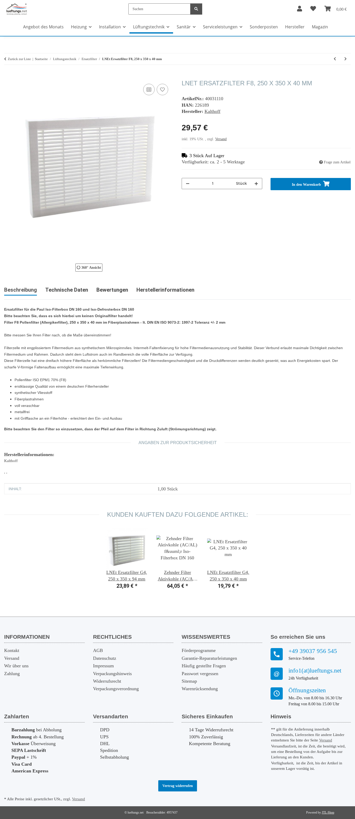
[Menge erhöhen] (256, 183)
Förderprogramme (199, 650)
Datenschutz (104, 658)
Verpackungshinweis (112, 673)
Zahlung (12, 673)
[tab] (66, 292)
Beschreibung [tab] (20, 290)
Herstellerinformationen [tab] (165, 290)
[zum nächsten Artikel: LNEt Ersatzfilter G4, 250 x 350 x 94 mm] (345, 59)
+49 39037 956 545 (312, 651)
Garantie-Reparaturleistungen (209, 658)
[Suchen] (196, 9)
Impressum (103, 665)
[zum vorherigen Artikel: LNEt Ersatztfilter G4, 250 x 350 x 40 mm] (335, 59)
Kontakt (11, 650)
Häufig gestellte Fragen (204, 665)
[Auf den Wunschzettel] (162, 89)
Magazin (320, 27)
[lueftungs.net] (16, 9)
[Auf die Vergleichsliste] (149, 89)
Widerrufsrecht (107, 681)
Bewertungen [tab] (112, 290)
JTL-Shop (328, 812)
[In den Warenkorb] (8, 77)
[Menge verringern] (187, 183)
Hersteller (295, 27)
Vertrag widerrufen (177, 786)
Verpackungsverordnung (116, 688)
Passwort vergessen (200, 673)
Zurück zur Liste (19, 59)
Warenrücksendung (200, 688)
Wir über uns (16, 665)
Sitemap (189, 681)
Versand (221, 139)
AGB (98, 650)
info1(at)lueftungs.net (314, 670)
